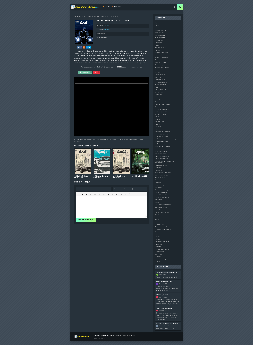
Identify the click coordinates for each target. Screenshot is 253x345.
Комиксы (158, 28)
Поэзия (157, 209)
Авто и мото (159, 102)
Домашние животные (161, 52)
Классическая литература (163, 172)
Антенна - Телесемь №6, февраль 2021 (168, 323)
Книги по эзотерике (161, 134)
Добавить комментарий (86, 220)
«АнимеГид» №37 (162, 295)
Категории (117, 7)
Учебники (158, 144)
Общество (158, 126)
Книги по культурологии (163, 204)
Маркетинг (158, 199)
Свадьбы (157, 25)
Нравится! (86, 72)
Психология (159, 60)
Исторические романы (162, 212)
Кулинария (158, 149)
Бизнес (157, 119)
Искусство (158, 55)
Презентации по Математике (164, 227)
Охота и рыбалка (160, 89)
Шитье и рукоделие (161, 112)
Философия (158, 187)
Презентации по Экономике (164, 232)
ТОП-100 (107, 7)
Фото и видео (159, 32)
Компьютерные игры (161, 57)
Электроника (159, 107)
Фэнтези (158, 182)
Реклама (157, 237)
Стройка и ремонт (161, 92)
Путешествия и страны (162, 104)
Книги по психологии (162, 197)
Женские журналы (161, 82)
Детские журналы (160, 30)
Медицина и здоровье (162, 185)
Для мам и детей (160, 121)
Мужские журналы (161, 84)
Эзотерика (158, 42)
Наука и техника (160, 74)
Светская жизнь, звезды (162, 241)
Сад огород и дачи (160, 77)
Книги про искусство (161, 192)
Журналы (107, 29)
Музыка (157, 50)
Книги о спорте (160, 177)
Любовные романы (161, 151)
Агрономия (158, 180)
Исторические (159, 97)
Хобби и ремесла (160, 47)
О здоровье (158, 94)
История (157, 202)
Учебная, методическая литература (166, 139)
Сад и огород (159, 254)
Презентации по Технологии (164, 229)
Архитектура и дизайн (162, 67)
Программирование (161, 136)
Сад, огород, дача (160, 154)
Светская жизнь (160, 35)
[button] (78, 194)
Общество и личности (162, 109)
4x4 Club (106, 25)
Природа (158, 167)
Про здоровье (159, 251)
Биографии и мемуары (162, 190)
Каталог (157, 124)
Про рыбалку (159, 256)
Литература (159, 40)
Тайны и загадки (160, 37)
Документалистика (161, 207)
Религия (157, 239)
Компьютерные (160, 79)
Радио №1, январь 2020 (164, 281)
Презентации (159, 224)
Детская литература (161, 175)
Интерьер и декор (160, 114)
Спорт (157, 116)
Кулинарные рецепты (162, 259)
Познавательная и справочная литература (164, 161)
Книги (157, 129)
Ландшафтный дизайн (162, 156)
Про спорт (158, 261)
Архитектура (159, 170)
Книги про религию (161, 195)
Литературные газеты (162, 249)
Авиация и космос (160, 62)
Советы (157, 99)
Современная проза (161, 158)
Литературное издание (162, 131)
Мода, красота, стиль (161, 165)
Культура (158, 246)
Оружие (157, 72)
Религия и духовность (162, 65)
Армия (157, 45)
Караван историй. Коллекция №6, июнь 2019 (168, 272)
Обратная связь (115, 335)
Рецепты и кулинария (162, 70)
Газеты (157, 234)
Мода (156, 87)
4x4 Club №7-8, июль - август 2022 (107, 16)
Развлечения (159, 244)
